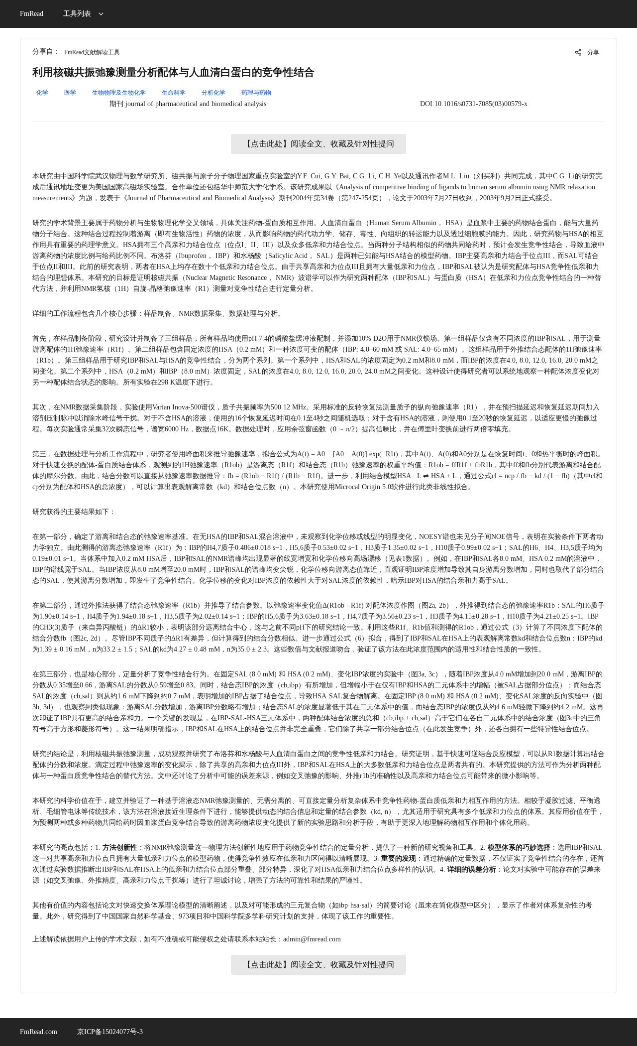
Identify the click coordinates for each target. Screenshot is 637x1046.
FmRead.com (38, 1032)
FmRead (31, 13)
